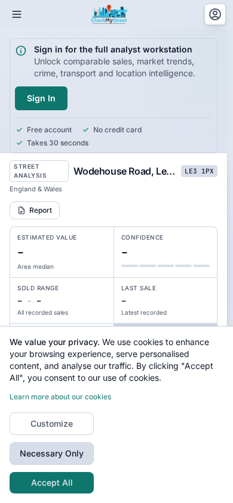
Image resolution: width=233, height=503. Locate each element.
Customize (51, 423)
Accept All (52, 482)
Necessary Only (52, 453)
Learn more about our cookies (60, 396)
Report (40, 210)
